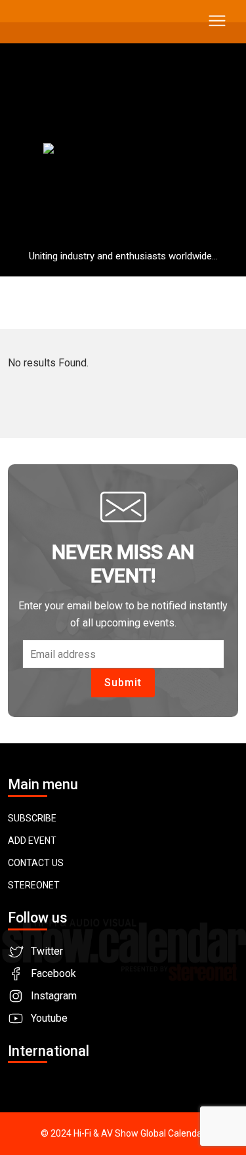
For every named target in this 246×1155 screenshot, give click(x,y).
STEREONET (34, 885)
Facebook (53, 973)
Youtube (49, 1018)
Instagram (54, 996)
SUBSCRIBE (32, 818)
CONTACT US (36, 863)
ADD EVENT (32, 840)
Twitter (47, 951)
